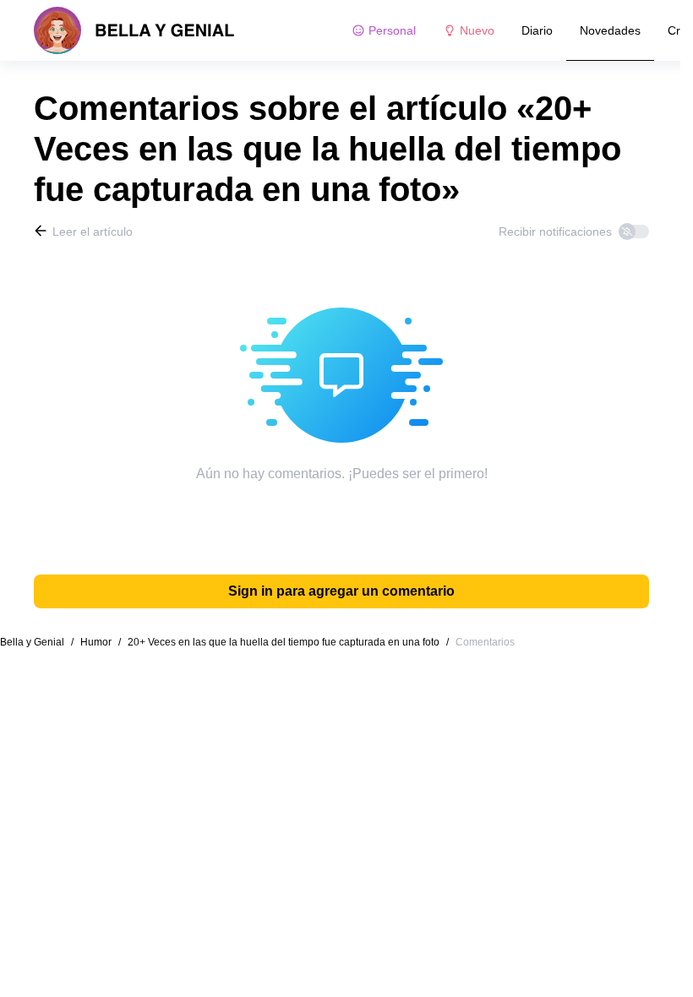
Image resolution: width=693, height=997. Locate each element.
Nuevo (477, 30)
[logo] (134, 30)
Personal (392, 30)
